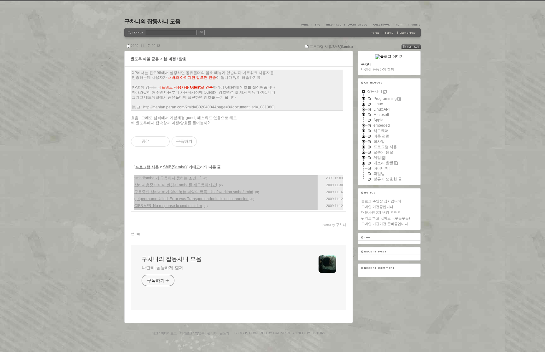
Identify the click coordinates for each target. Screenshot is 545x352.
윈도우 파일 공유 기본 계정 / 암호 (158, 59)
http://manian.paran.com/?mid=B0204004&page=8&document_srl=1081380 (208, 107)
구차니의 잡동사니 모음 (152, 21)
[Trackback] (133, 234)
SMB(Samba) (175, 167)
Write (414, 24)
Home (306, 24)
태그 (155, 333)
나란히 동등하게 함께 (163, 267)
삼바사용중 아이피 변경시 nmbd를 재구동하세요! (175, 185)
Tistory (318, 333)
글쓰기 (224, 333)
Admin (400, 24)
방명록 (199, 333)
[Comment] (138, 234)
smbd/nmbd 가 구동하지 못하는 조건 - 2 (168, 178)
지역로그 (185, 333)
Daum (278, 333)
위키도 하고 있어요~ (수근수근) (385, 218)
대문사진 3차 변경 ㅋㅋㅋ (381, 212)
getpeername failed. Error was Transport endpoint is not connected (191, 199)
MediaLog (333, 24)
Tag (317, 24)
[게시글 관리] (163, 141)
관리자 (212, 333)
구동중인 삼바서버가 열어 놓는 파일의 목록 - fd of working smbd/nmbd (193, 192)
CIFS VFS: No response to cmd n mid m (168, 206)
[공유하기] (155, 141)
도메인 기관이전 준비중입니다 (384, 224)
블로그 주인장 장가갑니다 (381, 201)
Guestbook (381, 24)
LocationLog (357, 24)
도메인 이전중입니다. (377, 207)
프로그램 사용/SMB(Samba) (331, 47)
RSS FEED (416, 46)
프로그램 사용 (147, 167)
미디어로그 (169, 333)
